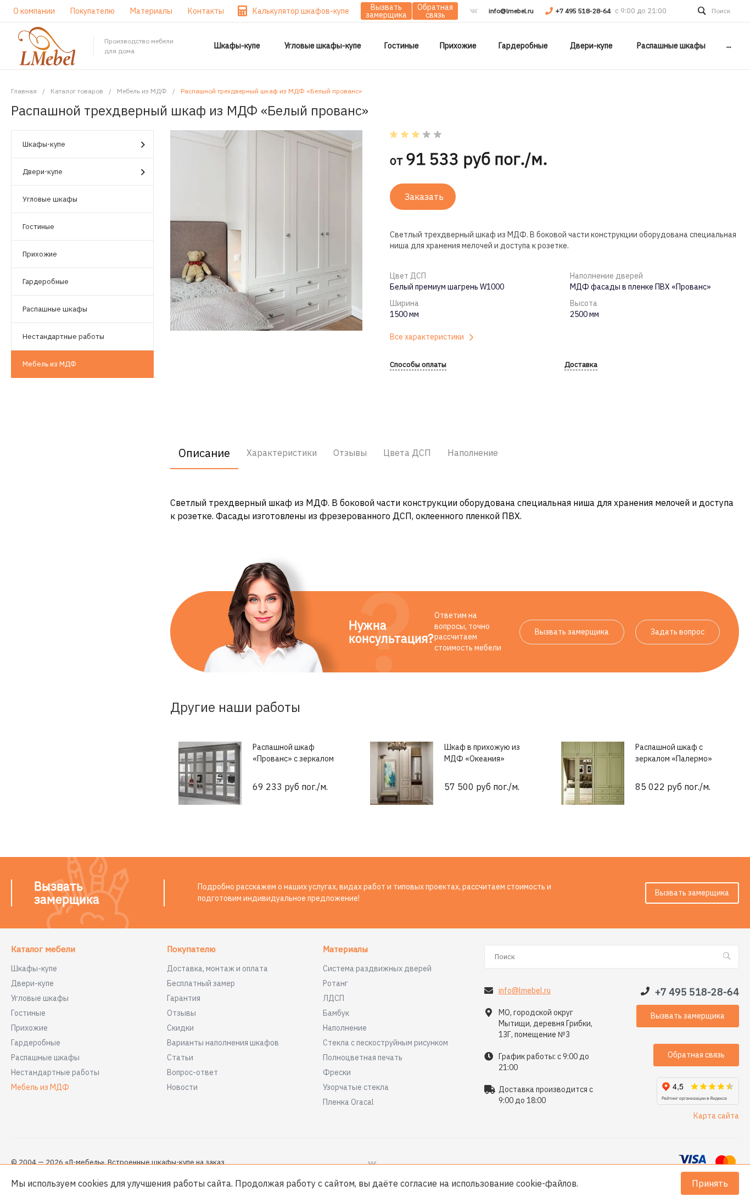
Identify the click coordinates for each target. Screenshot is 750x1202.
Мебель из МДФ (49, 364)
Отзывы (181, 1013)
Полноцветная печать (362, 1057)
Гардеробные (46, 281)
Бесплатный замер (201, 983)
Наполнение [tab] (472, 452)
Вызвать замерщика (386, 11)
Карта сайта (716, 1116)
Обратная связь (435, 11)
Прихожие (40, 254)
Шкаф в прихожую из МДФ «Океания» (482, 753)
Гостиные (38, 226)
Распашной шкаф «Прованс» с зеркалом (293, 753)
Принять (710, 1183)
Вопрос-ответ (192, 1072)
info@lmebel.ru (511, 11)
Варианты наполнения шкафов (223, 1043)
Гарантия (183, 998)
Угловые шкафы (50, 199)
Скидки (180, 1028)
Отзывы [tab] (350, 452)
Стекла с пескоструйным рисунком (385, 1043)
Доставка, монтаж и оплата (217, 968)
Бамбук (336, 1013)
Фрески (337, 1072)
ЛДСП (333, 998)
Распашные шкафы (55, 309)
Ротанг (335, 983)
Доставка (580, 365)
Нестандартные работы (63, 336)
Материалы (345, 949)
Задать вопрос (677, 632)
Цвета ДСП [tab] (407, 452)
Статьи (180, 1057)
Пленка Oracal (348, 1102)
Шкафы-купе (44, 144)
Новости (182, 1087)
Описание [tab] (204, 453)
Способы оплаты (418, 365)
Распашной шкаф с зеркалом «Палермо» (673, 753)
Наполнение (345, 1028)
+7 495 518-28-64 (584, 11)
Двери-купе (43, 171)
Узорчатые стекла (356, 1087)
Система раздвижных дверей (377, 968)
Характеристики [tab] (282, 452)
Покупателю (191, 949)
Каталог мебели (43, 949)
